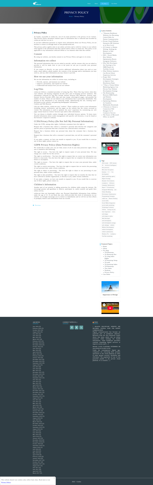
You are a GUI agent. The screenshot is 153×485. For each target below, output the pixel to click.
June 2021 (36, 401)
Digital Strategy (106, 178)
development (105, 174)
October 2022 (37, 376)
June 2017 (36, 469)
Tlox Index (108, 268)
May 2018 (35, 453)
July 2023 (35, 366)
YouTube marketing (107, 236)
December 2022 (37, 372)
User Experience (106, 211)
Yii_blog (104, 3)
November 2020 (37, 412)
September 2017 (37, 464)
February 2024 (37, 355)
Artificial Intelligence (110, 165)
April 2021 (36, 405)
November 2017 (37, 460)
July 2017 (35, 467)
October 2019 (37, 425)
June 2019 (36, 432)
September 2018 (37, 445)
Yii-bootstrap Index (111, 264)
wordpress (113, 234)
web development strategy (109, 223)
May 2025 (35, 337)
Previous (38, 205)
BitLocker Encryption (107, 169)
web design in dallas (107, 216)
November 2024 (37, 344)
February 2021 (37, 409)
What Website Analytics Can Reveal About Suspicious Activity (111, 73)
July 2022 (35, 379)
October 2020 (37, 414)
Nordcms (107, 270)
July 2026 (35, 326)
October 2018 (37, 443)
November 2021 (37, 392)
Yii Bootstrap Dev (111, 254)
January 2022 (36, 388)
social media (105, 200)
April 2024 (36, 352)
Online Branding (106, 192)
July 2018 (35, 449)
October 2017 (37, 462)
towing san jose (111, 209)
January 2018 (36, 458)
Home (89, 3)
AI (102, 165)
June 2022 (36, 381)
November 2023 (37, 361)
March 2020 (36, 421)
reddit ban (104, 198)
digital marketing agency (108, 176)
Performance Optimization (109, 194)
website (112, 225)
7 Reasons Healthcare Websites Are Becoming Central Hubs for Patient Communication (106, 328)
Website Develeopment (108, 227)
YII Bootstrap (109, 252)
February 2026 (37, 328)
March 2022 (36, 387)
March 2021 (36, 407)
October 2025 (37, 330)
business (104, 172)
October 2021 (37, 394)
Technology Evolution (108, 207)
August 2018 (36, 447)
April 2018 (36, 454)
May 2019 (35, 434)
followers (111, 183)
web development (106, 220)
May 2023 (35, 370)
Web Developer (106, 218)
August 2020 (36, 418)
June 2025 (36, 335)
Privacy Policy (109, 272)
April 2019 (36, 436)
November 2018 (37, 442)
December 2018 (37, 440)
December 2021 (37, 390)
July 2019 (35, 431)
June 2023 (36, 368)
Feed (96, 322)
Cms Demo (114, 3)
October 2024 (37, 346)
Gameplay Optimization (108, 185)
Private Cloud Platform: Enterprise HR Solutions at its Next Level (111, 43)
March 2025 (36, 339)
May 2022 (35, 383)
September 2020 (37, 416)
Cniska (79, 481)
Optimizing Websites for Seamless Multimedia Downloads (110, 103)
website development (107, 229)
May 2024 (35, 350)
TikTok (104, 209)
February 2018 (37, 456)
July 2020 (35, 420)
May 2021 (35, 403)
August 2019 (36, 429)
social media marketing (108, 205)
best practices (105, 167)
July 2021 (35, 399)
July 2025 (35, 333)
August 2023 (36, 365)
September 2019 (37, 427)
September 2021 (37, 396)
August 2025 (36, 332)
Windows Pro (105, 234)
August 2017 (36, 465)
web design (105, 214)
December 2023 (37, 359)
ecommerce (105, 183)
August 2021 (36, 398)
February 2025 (37, 341)
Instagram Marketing (107, 189)
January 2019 (36, 438)
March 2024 (36, 354)
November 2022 (37, 374)
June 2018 (36, 451)
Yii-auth (107, 262)
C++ (109, 172)
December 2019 (37, 423)
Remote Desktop (113, 198)
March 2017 (36, 473)
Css (112, 172)
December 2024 (37, 343)
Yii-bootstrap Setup (111, 260)
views (113, 211)
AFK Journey (113, 163)
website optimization (107, 231)
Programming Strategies (108, 196)
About (96, 3)
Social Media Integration (108, 203)
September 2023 (37, 363)
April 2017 (36, 471)
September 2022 (37, 377)
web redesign (105, 225)
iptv (115, 189)
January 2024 (36, 357)
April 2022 (36, 385)
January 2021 (36, 410)
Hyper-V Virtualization (108, 187)
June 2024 (36, 348)
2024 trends (105, 163)
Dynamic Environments (108, 180)
